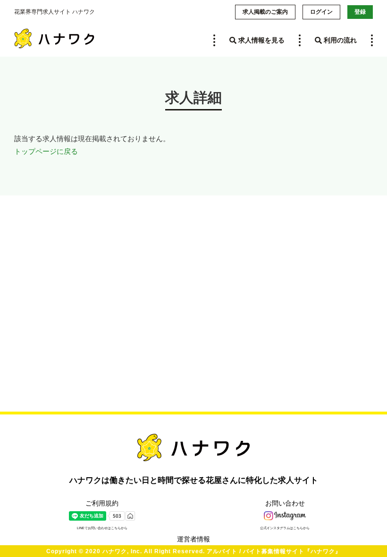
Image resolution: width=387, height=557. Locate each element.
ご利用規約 (101, 503)
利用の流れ (339, 40)
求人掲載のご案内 (265, 11)
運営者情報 (193, 539)
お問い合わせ (285, 503)
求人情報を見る (260, 40)
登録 (360, 11)
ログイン (321, 11)
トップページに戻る (46, 151)
